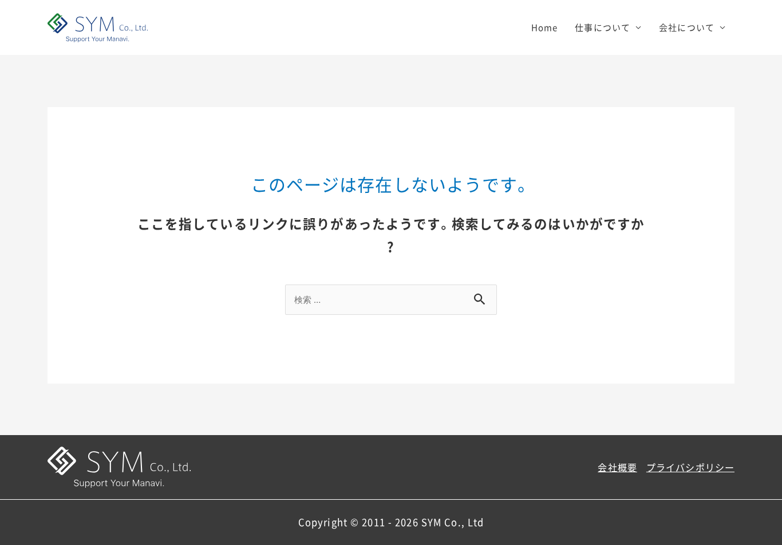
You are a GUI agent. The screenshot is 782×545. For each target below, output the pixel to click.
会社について (686, 27)
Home (544, 27)
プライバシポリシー (690, 467)
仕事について (602, 27)
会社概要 (617, 467)
